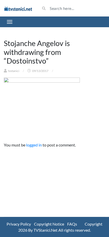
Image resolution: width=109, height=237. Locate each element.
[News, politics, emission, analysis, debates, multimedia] (18, 8)
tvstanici (13, 71)
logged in (34, 144)
